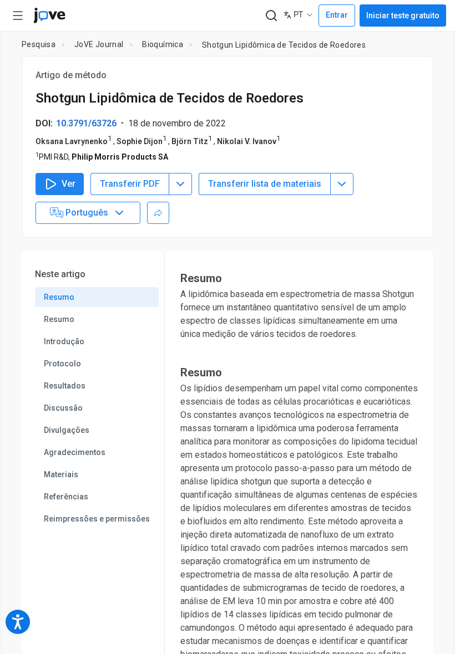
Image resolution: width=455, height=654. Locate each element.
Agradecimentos (74, 452)
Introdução (64, 341)
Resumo (59, 297)
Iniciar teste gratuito (402, 15)
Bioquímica (162, 44)
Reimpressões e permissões (97, 518)
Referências (66, 496)
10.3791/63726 (86, 123)
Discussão (63, 407)
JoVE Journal (99, 44)
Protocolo (62, 363)
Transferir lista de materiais (264, 183)
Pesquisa (38, 44)
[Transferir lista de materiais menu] (341, 184)
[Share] (158, 213)
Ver (68, 183)
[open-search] (271, 16)
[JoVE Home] (49, 15)
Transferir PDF (130, 183)
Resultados (64, 385)
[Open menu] (18, 15)
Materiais (61, 474)
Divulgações (66, 430)
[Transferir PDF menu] (180, 184)
